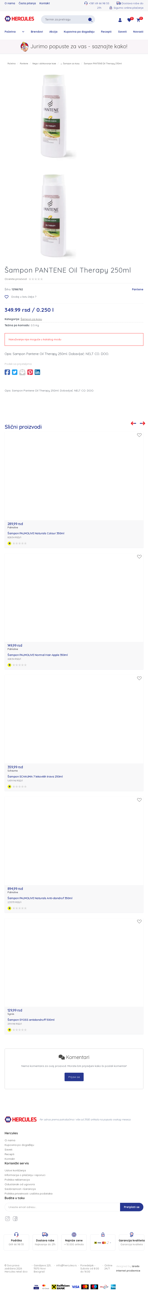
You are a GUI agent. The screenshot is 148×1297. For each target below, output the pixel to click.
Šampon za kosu (31, 319)
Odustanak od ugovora (20, 1184)
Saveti (122, 31)
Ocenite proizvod (16, 279)
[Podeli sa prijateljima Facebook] (7, 372)
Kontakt (45, 3)
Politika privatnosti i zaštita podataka (28, 1193)
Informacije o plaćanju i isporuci (25, 1175)
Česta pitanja (27, 3)
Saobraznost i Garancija (20, 1189)
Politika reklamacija (17, 1179)
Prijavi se (74, 1077)
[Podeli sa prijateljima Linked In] (37, 372)
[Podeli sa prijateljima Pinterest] (30, 372)
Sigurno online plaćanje (128, 7)
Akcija (53, 31)
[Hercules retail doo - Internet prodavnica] (19, 19)
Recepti (106, 31)
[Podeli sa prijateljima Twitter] (14, 372)
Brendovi (37, 31)
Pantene (24, 63)
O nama (10, 3)
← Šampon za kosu (70, 63)
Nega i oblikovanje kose (44, 63)
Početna (10, 31)
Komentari (77, 1057)
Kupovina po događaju (79, 31)
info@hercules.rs (66, 1265)
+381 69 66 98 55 (99, 3)
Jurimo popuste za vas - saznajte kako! (78, 46)
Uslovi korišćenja (15, 1170)
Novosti (138, 31)
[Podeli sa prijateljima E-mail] (22, 372)
